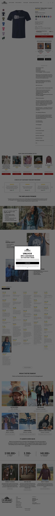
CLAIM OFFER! (27, 263)
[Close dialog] (39, 247)
